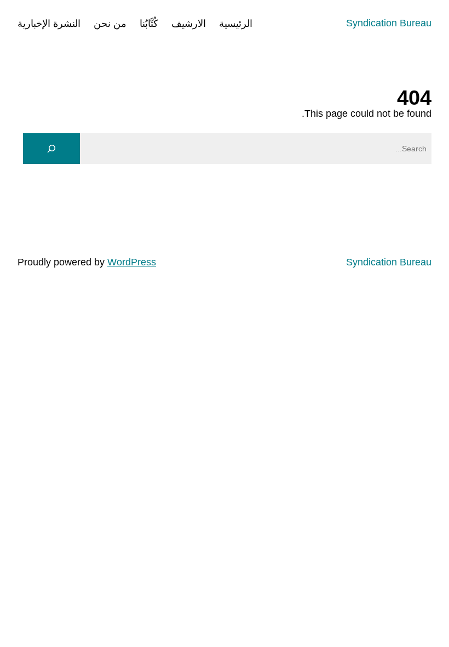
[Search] (51, 148)
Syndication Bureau (388, 23)
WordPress (131, 262)
